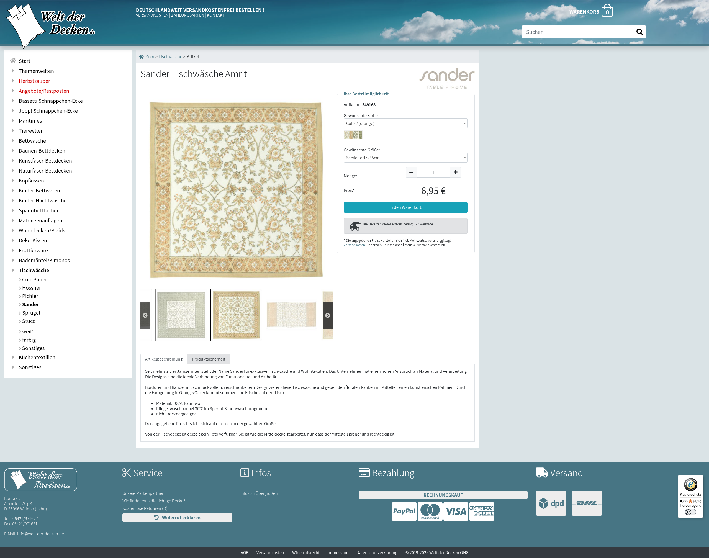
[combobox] (406, 123)
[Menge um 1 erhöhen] (455, 172)
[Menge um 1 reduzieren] (411, 172)
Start (23, 61)
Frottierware (32, 250)
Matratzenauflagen (39, 220)
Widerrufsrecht (306, 553)
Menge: (350, 176)
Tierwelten (30, 130)
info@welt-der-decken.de (40, 534)
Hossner (31, 287)
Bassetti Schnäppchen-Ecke (50, 100)
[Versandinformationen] (569, 504)
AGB (244, 553)
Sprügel (30, 312)
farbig (28, 339)
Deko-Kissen (32, 240)
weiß (27, 331)
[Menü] (700, 478)
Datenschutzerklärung (376, 553)
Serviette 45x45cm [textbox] (362, 158)
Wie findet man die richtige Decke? (153, 501)
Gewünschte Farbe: (361, 115)
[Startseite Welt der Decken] (40, 479)
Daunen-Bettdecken (41, 150)
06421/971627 (25, 518)
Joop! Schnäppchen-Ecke (47, 110)
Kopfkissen (30, 180)
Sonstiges (33, 348)
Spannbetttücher (38, 210)
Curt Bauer (34, 279)
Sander (30, 304)
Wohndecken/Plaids (41, 230)
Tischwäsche (33, 270)
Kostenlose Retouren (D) (145, 508)
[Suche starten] (640, 32)
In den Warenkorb (405, 207)
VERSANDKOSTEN (152, 15)
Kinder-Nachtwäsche (42, 200)
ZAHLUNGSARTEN (187, 15)
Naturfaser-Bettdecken (44, 170)
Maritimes (29, 120)
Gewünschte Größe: (362, 150)
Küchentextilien (36, 357)
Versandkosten (354, 245)
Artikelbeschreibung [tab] (164, 359)
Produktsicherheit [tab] (208, 359)
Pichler (29, 296)
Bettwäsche (31, 140)
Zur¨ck (328, 315)
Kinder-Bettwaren (38, 190)
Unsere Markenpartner (142, 493)
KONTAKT (216, 15)
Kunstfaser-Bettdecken (44, 160)
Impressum (338, 553)
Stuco (28, 321)
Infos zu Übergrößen (259, 493)
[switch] (690, 512)
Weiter (145, 315)
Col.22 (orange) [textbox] (360, 123)
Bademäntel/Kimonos (43, 260)
